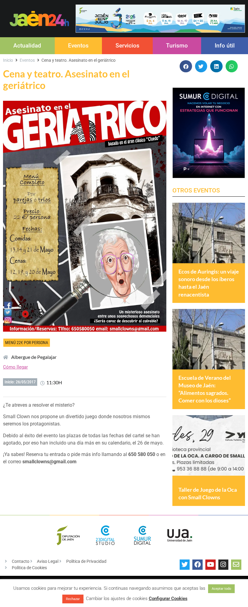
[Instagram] (223, 564)
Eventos (78, 45)
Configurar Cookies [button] (168, 598)
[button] (186, 66)
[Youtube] (210, 564)
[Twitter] (185, 564)
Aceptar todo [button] (221, 589)
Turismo (177, 45)
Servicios (127, 45)
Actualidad (27, 45)
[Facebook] (197, 564)
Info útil (225, 45)
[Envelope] (236, 564)
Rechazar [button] (73, 599)
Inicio (8, 60)
